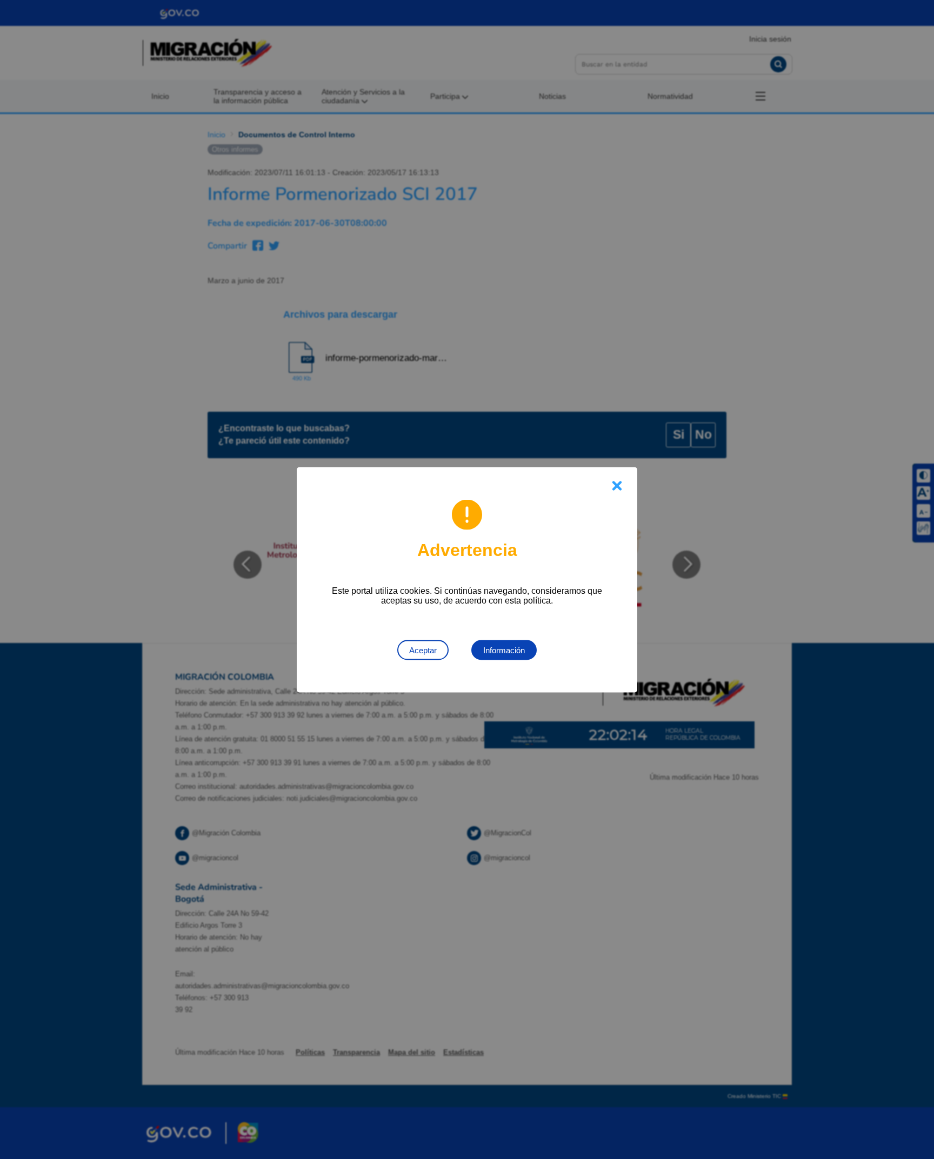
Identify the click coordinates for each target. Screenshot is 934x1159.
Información (504, 649)
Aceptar (423, 649)
